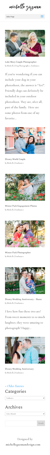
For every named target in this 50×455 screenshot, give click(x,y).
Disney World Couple (15, 159)
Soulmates (35, 66)
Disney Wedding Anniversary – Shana (23, 299)
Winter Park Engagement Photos (21, 206)
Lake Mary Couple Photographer (21, 62)
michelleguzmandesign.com (23, 444)
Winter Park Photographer (18, 252)
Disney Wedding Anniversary (19, 369)
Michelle (10, 66)
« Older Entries (14, 386)
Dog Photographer (22, 66)
